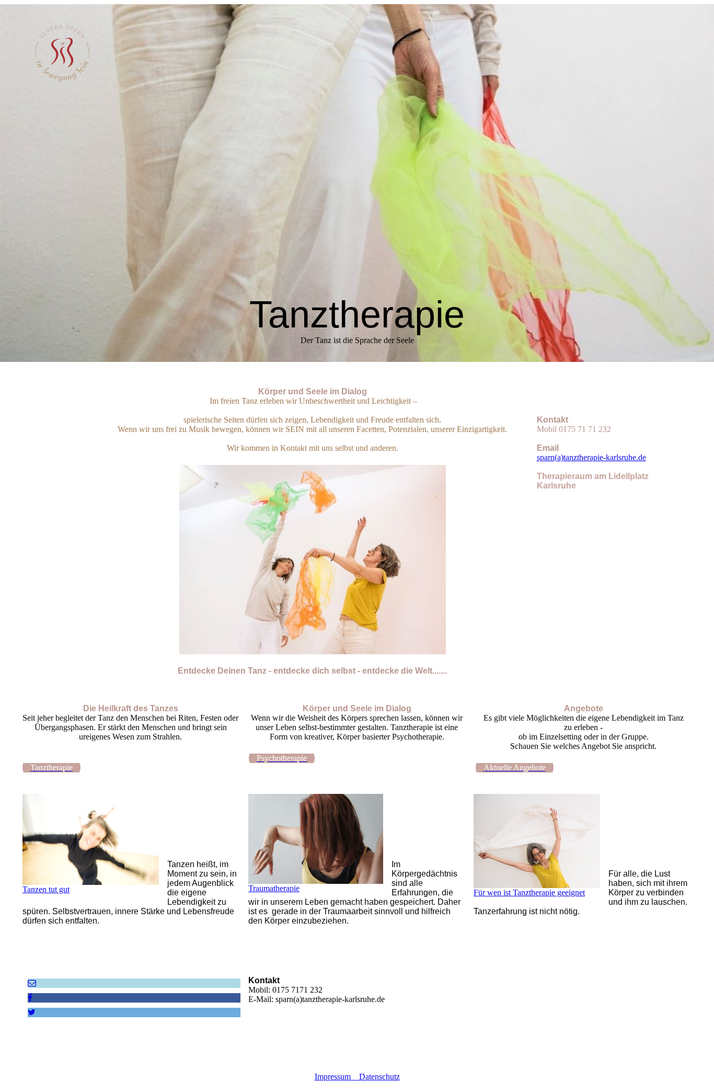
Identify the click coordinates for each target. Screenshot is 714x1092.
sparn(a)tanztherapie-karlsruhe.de (591, 457)
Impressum (336, 1076)
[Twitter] (32, 1012)
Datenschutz (378, 1076)
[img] (108, 57)
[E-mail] (32, 983)
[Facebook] (30, 997)
